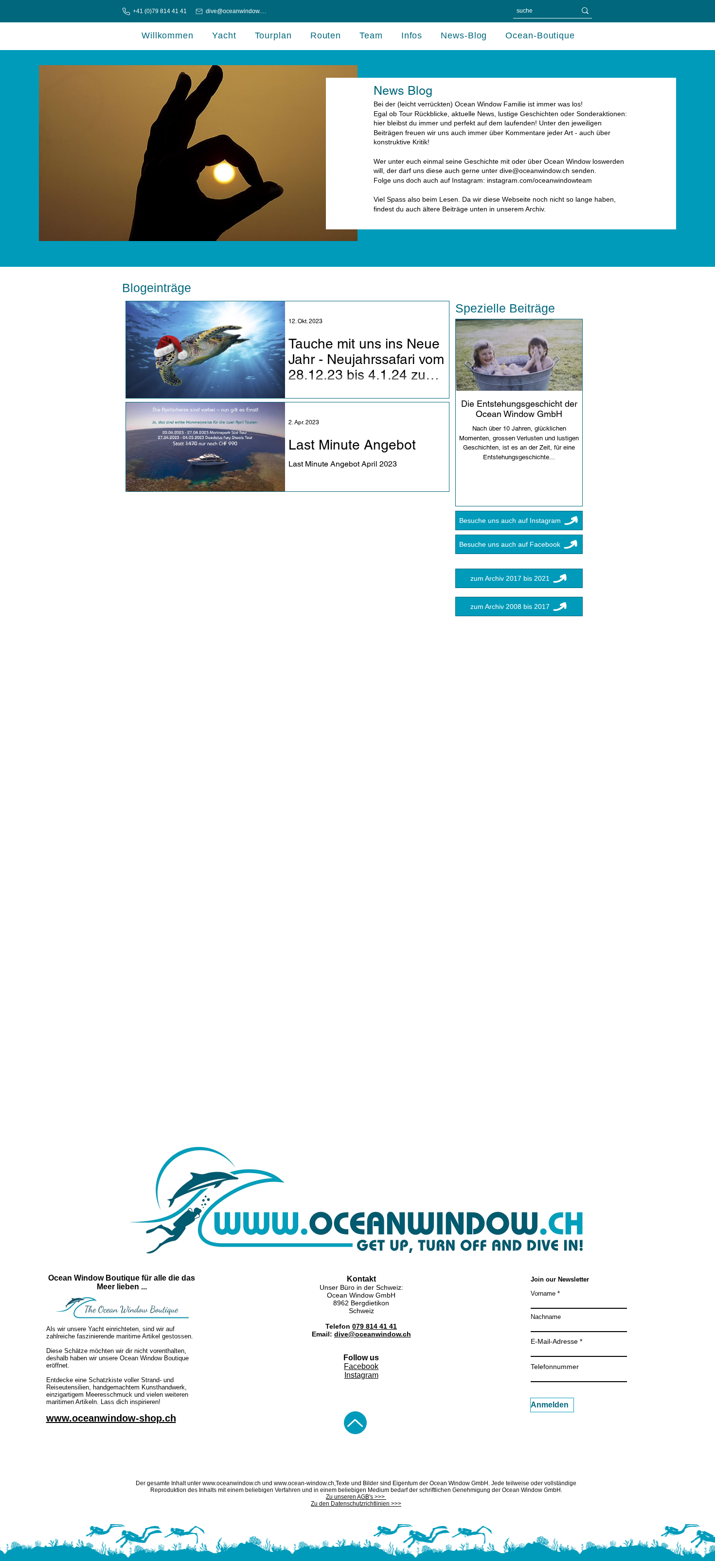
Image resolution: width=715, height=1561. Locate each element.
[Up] (355, 1422)
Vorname (543, 1293)
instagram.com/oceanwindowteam (539, 180)
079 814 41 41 (374, 1326)
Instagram (361, 1375)
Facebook (361, 1366)
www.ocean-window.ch (304, 1483)
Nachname (546, 1317)
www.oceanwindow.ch (231, 1483)
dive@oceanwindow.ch (535, 170)
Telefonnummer (555, 1366)
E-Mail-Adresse (554, 1341)
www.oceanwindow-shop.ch (111, 1418)
